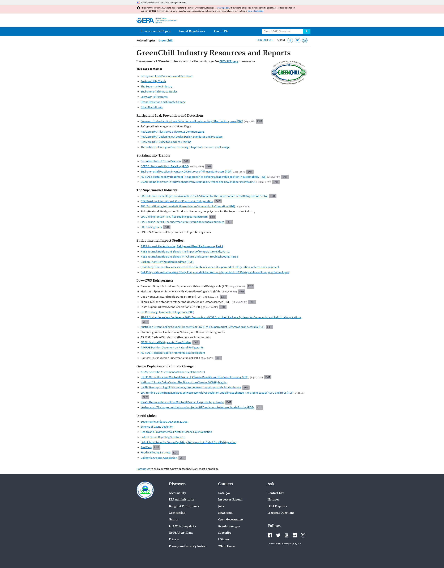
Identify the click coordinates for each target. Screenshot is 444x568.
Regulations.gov (229, 526)
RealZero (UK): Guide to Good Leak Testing (166, 142)
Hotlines (273, 499)
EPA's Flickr (295, 535)
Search (306, 31)
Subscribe (224, 533)
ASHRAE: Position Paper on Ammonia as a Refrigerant (173, 353)
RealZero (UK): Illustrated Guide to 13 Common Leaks (172, 131)
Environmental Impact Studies (159, 91)
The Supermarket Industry (156, 86)
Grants (173, 519)
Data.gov (224, 493)
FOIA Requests (277, 506)
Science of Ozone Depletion (157, 426)
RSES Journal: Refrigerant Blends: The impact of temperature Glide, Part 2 (185, 251)
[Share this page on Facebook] (290, 40)
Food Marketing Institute (155, 452)
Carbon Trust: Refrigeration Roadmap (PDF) (167, 262)
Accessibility (177, 493)
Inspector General (230, 499)
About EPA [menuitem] (221, 31)
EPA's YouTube (286, 535)
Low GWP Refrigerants (154, 97)
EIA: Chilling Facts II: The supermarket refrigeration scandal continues (182, 222)
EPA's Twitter (278, 535)
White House (227, 546)
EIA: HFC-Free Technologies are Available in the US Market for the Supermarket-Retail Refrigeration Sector (204, 196)
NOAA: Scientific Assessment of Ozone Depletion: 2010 (173, 372)
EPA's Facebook (270, 535)
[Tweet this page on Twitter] (297, 40)
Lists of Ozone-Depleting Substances (162, 437)
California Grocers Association (159, 458)
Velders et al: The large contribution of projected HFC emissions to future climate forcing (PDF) (197, 407)
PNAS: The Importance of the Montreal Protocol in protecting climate (182, 402)
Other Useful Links (152, 107)
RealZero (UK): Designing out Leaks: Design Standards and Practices (182, 136)
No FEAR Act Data (181, 533)
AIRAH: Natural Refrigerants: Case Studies (166, 342)
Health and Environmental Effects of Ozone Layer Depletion (176, 432)
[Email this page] (305, 40)
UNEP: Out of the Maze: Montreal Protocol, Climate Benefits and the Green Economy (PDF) (195, 377)
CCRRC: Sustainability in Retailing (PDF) (165, 166)
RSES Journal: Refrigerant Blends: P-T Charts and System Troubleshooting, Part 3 (189, 256)
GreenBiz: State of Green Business (161, 161)
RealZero (146, 447)
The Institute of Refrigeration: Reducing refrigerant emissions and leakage (185, 147)
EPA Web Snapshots (182, 526)
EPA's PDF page (229, 61)
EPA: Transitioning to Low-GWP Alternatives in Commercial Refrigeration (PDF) (188, 206)
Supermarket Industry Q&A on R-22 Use (164, 421)
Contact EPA (276, 493)
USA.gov (223, 539)
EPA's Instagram (303, 535)
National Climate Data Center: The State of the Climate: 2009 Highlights (184, 382)
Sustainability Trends (153, 81)
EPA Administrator (181, 499)
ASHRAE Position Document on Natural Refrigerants (172, 347)
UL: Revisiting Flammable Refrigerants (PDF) (167, 312)
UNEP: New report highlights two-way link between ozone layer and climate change (191, 387)
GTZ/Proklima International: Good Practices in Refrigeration (177, 201)
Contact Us (264, 40)
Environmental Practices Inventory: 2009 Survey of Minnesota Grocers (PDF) (186, 171)
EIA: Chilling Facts (151, 227)
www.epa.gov (223, 7)
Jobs (221, 506)
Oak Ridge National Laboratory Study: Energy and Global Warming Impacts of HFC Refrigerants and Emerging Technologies (215, 272)
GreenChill (166, 40)
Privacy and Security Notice (187, 546)
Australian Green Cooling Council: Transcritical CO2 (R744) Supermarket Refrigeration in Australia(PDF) (202, 327)
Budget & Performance (184, 506)
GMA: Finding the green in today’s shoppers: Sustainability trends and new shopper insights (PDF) (199, 182)
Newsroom (225, 513)
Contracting (177, 513)
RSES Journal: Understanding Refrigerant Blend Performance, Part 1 (182, 246)
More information (255, 11)
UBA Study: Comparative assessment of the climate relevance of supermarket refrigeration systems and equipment (210, 267)
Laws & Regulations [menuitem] (192, 31)
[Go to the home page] (145, 20)
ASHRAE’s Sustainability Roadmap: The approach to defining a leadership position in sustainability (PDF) (203, 177)
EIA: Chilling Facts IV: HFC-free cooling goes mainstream (174, 216)
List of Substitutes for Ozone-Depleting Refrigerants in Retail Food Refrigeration (188, 442)
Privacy (174, 539)
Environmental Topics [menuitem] (155, 31)
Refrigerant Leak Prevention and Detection (166, 76)
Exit (259, 121)
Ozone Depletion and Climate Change (163, 102)
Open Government (230, 519)
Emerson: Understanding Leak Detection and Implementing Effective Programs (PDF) (192, 121)
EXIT (145, 321)
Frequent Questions (281, 513)
